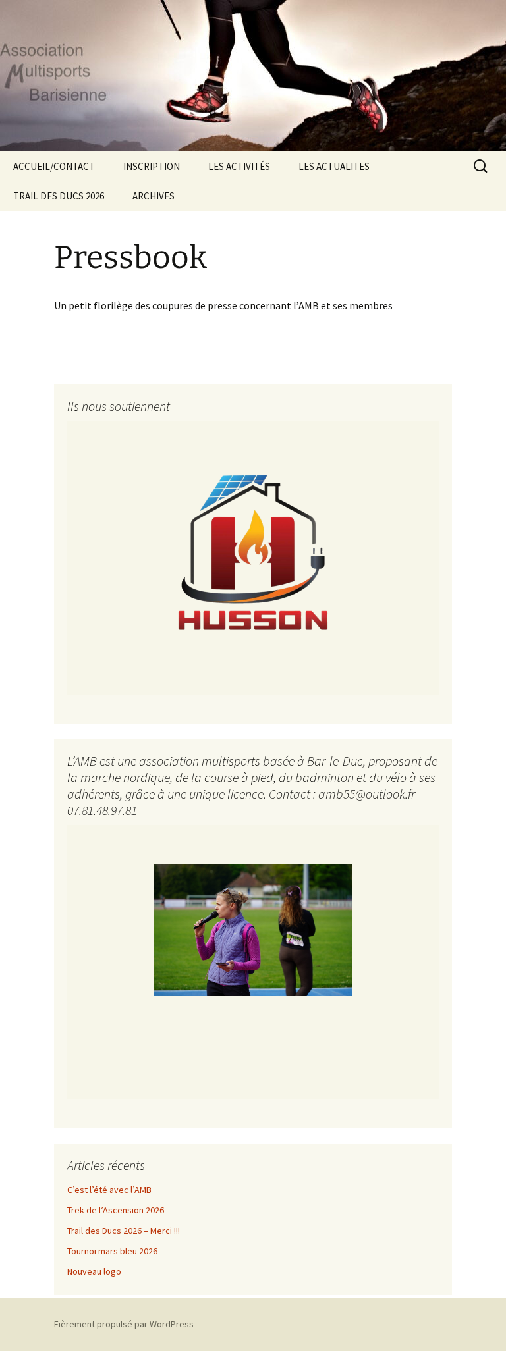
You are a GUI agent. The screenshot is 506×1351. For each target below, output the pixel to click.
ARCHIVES (153, 196)
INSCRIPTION (151, 166)
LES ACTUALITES (334, 166)
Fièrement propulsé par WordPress (124, 1324)
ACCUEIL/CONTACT (54, 166)
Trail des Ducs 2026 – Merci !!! (123, 1230)
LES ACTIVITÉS (239, 166)
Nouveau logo (94, 1271)
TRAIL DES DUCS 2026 (58, 196)
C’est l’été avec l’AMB (109, 1190)
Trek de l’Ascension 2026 (115, 1210)
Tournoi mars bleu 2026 (112, 1251)
